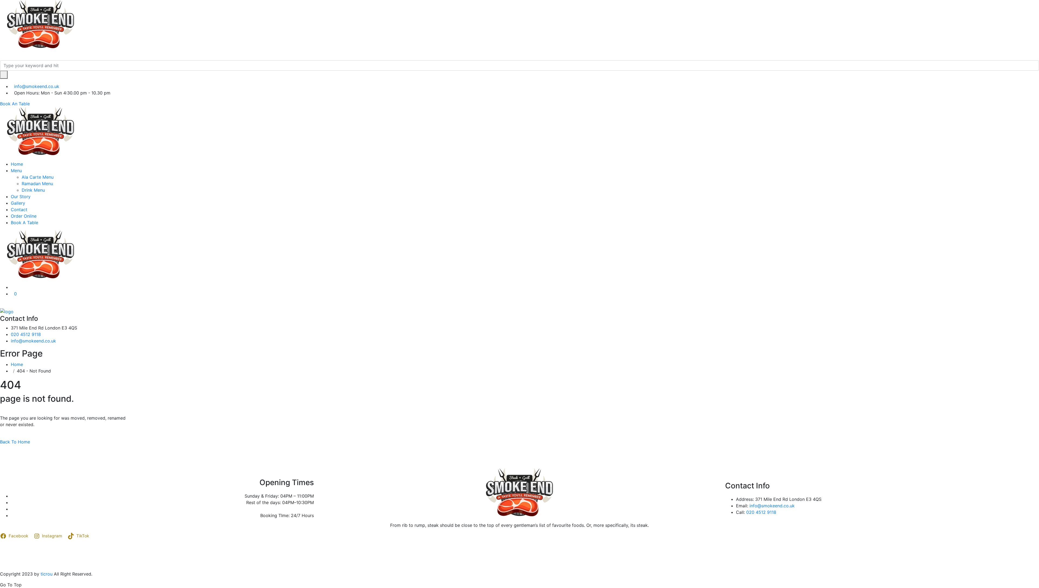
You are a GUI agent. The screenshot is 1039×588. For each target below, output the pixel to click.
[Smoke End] (40, 24)
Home (17, 164)
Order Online (24, 216)
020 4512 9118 (26, 334)
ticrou (46, 574)
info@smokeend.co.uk (36, 86)
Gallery (18, 203)
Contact (19, 209)
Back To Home (15, 442)
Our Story (21, 196)
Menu (16, 170)
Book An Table (15, 103)
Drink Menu (33, 190)
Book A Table (24, 222)
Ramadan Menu (37, 183)
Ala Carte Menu (38, 177)
